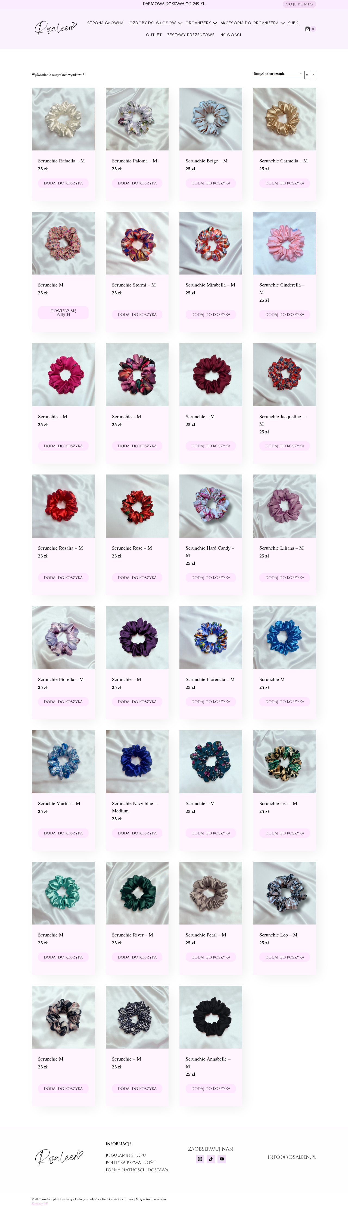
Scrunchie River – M (132, 934)
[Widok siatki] (307, 75)
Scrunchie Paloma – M (134, 160)
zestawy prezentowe (191, 35)
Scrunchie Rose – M (132, 547)
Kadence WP (40, 1203)
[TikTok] (211, 1159)
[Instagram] (200, 1159)
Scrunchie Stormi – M (134, 284)
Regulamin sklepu (126, 1155)
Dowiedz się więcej (63, 313)
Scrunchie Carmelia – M (283, 160)
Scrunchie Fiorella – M (61, 679)
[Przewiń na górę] (329, 1186)
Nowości (230, 35)
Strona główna (105, 23)
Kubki (294, 23)
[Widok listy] (313, 75)
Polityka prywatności (131, 1162)
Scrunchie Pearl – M (206, 934)
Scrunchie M (50, 284)
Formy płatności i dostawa (137, 1169)
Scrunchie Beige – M (207, 160)
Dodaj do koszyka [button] (63, 183)
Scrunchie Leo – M (278, 934)
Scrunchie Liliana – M (281, 547)
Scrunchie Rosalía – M (60, 547)
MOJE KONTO (299, 4)
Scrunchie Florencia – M (210, 679)
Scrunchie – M (52, 416)
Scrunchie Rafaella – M (61, 160)
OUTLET (154, 35)
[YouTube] (221, 1159)
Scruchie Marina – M (59, 803)
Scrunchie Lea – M (278, 803)
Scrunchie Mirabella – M (210, 284)
